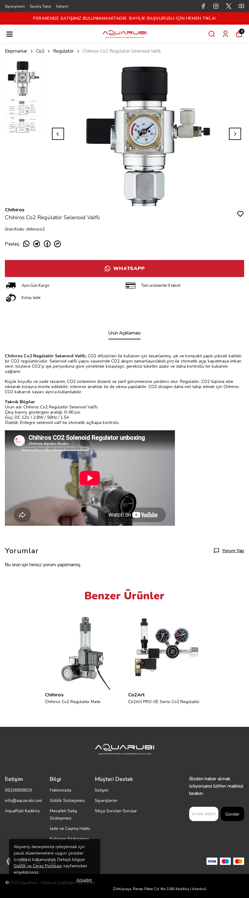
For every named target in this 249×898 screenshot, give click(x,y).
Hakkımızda (60, 790)
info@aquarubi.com (23, 800)
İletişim (62, 6)
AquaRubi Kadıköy (22, 811)
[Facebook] (8, 861)
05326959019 (18, 790)
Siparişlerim (15, 6)
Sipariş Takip (40, 6)
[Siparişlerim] (225, 34)
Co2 (40, 51)
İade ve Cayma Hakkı (70, 828)
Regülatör (63, 51)
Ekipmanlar (16, 51)
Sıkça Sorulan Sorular (116, 811)
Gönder (232, 814)
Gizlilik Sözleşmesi (67, 800)
